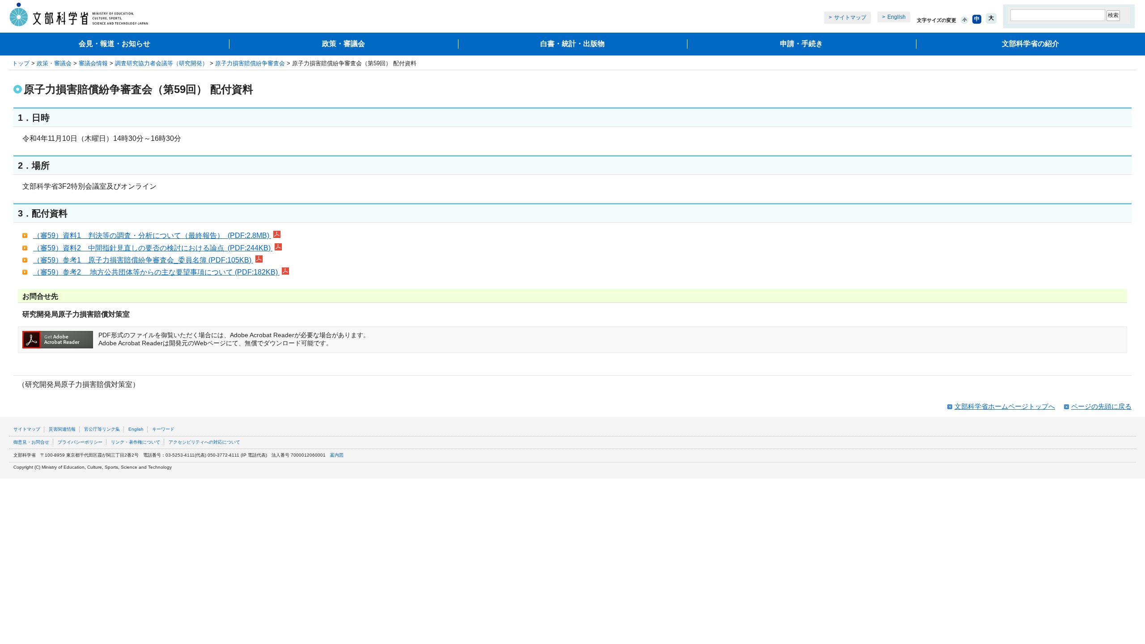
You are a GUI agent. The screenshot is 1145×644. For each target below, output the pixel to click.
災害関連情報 (62, 429)
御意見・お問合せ (31, 442)
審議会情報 (93, 63)
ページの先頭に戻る (1101, 406)
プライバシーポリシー (80, 442)
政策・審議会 (343, 43)
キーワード (163, 429)
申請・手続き (801, 43)
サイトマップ (850, 17)
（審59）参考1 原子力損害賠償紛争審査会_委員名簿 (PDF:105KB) (143, 260)
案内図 (337, 455)
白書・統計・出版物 (572, 43)
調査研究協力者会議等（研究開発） (161, 63)
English (896, 17)
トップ (21, 63)
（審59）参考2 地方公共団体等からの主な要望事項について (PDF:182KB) (156, 272)
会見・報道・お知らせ (114, 43)
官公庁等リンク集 (102, 429)
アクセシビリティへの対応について (204, 442)
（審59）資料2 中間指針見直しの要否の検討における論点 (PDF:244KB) (152, 248)
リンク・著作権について (135, 442)
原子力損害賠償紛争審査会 (250, 63)
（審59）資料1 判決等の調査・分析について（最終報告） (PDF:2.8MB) (152, 235)
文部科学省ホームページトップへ (1004, 406)
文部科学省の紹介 (1030, 43)
